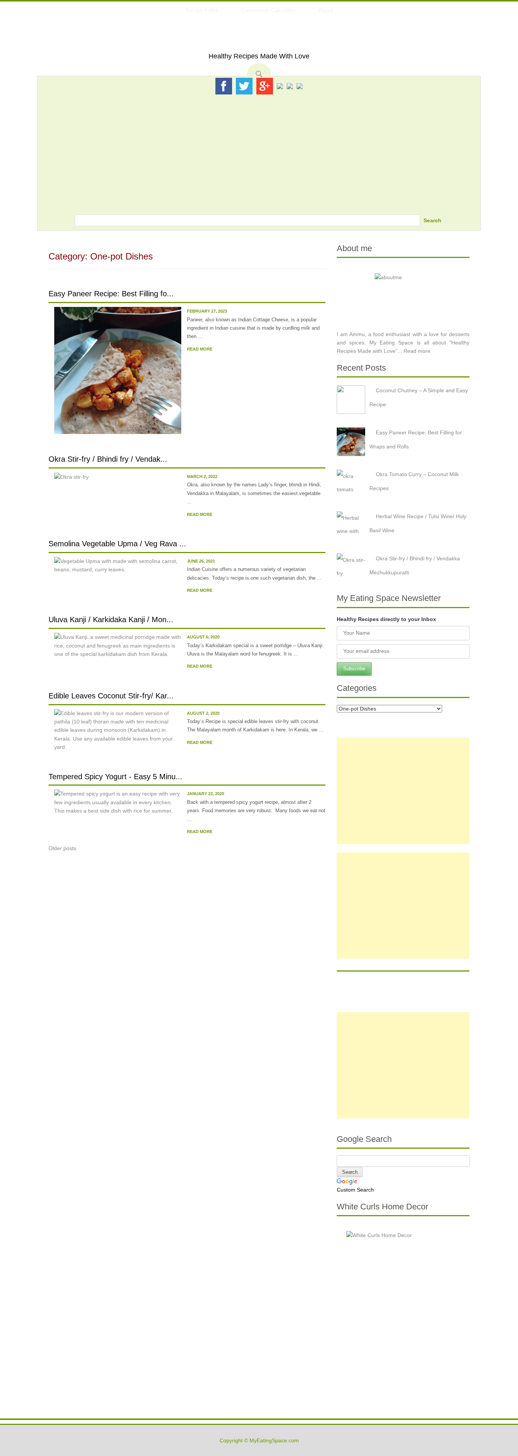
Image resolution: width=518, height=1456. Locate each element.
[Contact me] (299, 86)
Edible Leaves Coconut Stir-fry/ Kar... (111, 696)
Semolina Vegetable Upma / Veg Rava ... (117, 543)
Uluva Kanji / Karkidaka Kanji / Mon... (111, 619)
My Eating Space (259, 37)
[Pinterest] (280, 86)
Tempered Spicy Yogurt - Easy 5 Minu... (115, 776)
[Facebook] (223, 86)
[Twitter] (244, 86)
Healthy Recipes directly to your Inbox (386, 619)
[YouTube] (290, 86)
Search (432, 220)
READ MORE (199, 349)
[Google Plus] (264, 86)
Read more (416, 351)
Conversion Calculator (268, 10)
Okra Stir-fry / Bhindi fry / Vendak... (108, 459)
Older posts (62, 848)
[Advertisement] (259, 152)
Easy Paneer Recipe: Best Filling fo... (111, 293)
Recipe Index (201, 10)
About (326, 10)
